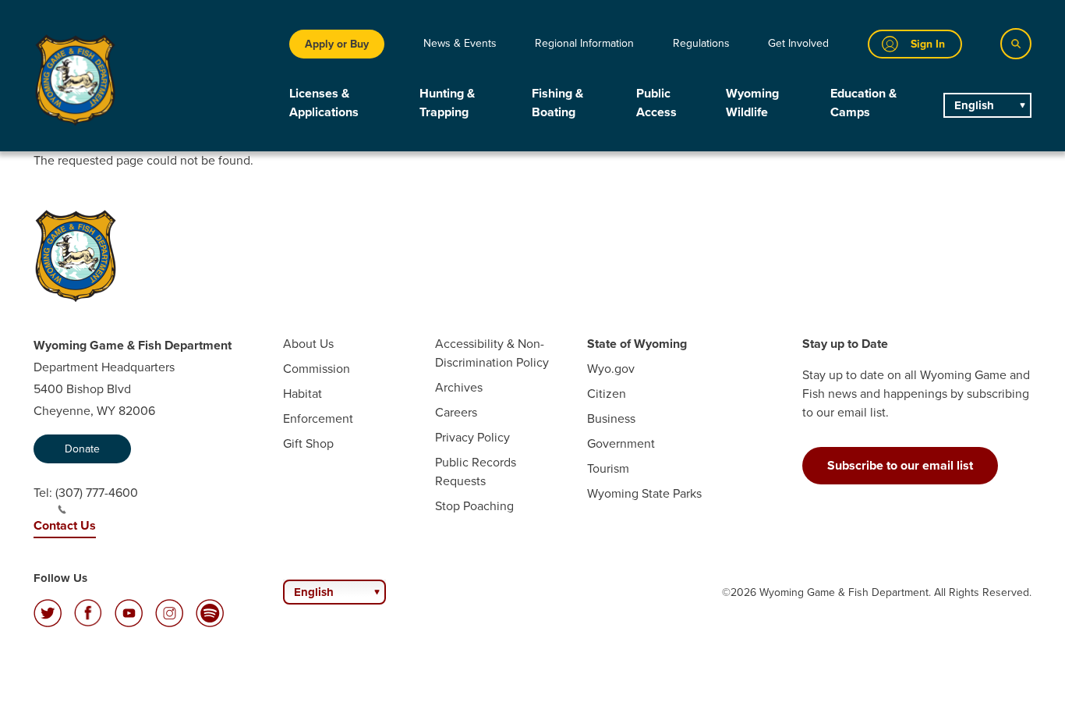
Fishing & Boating (557, 102)
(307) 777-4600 (96, 493)
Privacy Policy (472, 437)
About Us (308, 344)
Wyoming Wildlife (752, 102)
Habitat (302, 394)
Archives (459, 387)
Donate (82, 449)
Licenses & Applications (324, 102)
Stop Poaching (474, 506)
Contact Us (65, 525)
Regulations (701, 43)
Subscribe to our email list (900, 465)
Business (611, 418)
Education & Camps (863, 102)
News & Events (460, 43)
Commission (316, 369)
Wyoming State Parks (644, 493)
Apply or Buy (337, 44)
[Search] (1015, 43)
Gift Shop (308, 443)
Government (621, 443)
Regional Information (584, 43)
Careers (456, 412)
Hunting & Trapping (447, 102)
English (974, 105)
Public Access (656, 102)
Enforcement (318, 418)
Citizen (606, 394)
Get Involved (798, 43)
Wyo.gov (611, 369)
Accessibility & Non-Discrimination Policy (492, 353)
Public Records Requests (475, 471)
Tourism (608, 468)
